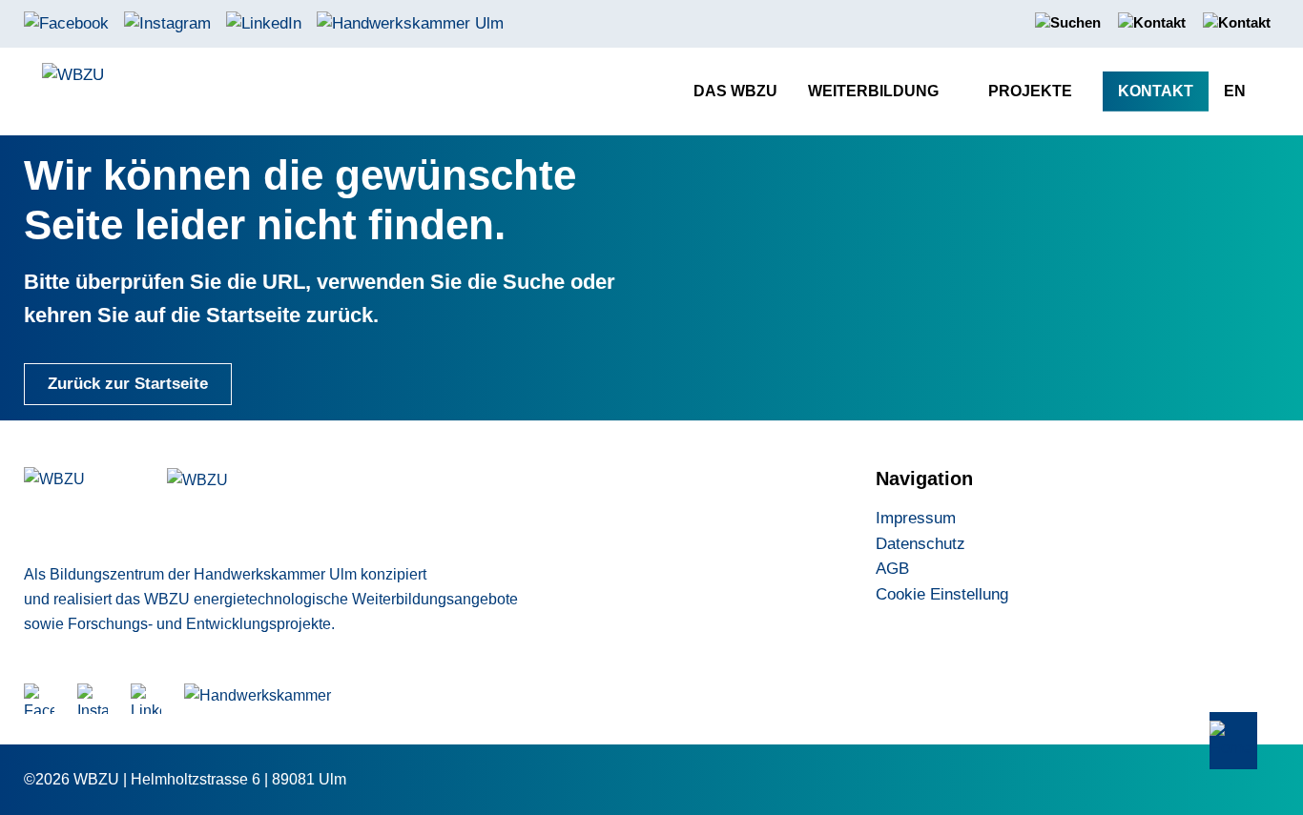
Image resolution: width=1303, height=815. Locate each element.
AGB (892, 569)
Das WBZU (735, 91)
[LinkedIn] (263, 22)
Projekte (1030, 91)
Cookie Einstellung (942, 594)
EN (1235, 91)
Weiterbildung (873, 91)
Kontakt (1155, 91)
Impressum (916, 518)
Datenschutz (920, 544)
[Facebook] (66, 22)
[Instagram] (167, 22)
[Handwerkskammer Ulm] (410, 22)
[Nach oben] (1233, 741)
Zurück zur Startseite (128, 384)
